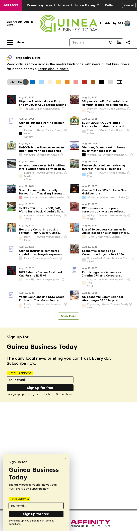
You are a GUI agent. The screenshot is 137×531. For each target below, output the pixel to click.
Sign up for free (40, 388)
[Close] (65, 458)
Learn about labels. (53, 69)
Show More (68, 316)
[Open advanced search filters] (119, 42)
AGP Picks (10, 5)
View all (129, 5)
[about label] (20, 108)
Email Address (19, 373)
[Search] (111, 42)
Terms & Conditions (60, 394)
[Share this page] (128, 42)
